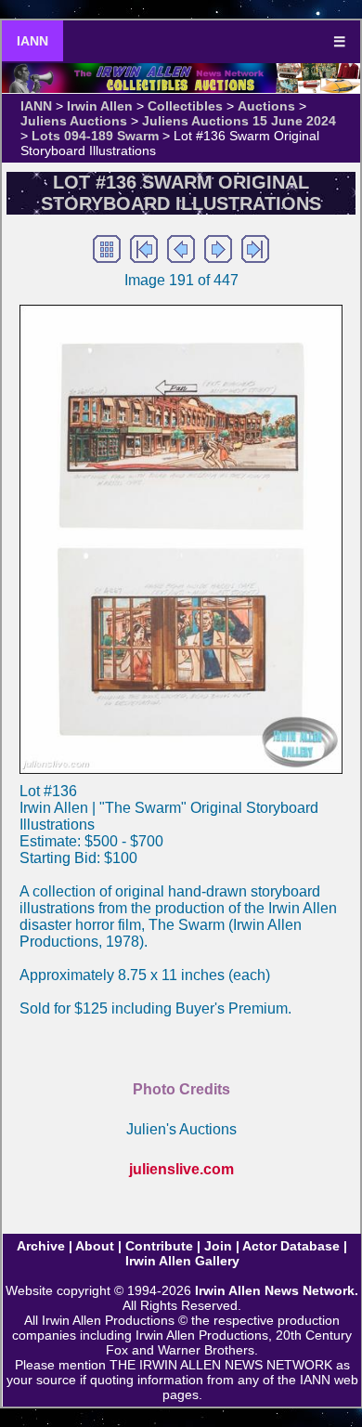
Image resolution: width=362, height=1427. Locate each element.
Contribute (159, 1245)
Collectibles (185, 105)
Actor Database (291, 1245)
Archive (41, 1245)
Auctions (266, 105)
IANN (32, 40)
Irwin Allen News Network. (276, 1290)
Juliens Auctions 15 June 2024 (239, 120)
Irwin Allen (100, 105)
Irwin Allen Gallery (182, 1260)
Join (218, 1245)
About (94, 1245)
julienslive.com (181, 1169)
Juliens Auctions (73, 120)
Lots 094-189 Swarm (95, 135)
